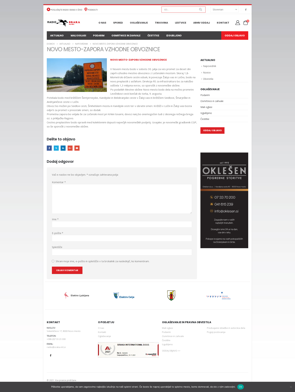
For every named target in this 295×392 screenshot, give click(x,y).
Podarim (98, 35)
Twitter (56, 148)
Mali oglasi (78, 35)
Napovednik (209, 66)
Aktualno (57, 35)
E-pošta (57, 233)
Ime (55, 219)
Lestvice (180, 22)
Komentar (59, 182)
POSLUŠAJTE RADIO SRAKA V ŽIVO (66, 9)
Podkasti (92, 9)
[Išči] (200, 9)
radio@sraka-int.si (56, 347)
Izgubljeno (174, 35)
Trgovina (161, 22)
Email (76, 148)
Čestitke (153, 35)
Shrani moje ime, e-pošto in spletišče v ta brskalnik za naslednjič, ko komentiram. (102, 261)
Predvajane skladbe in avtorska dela (226, 327)
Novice (207, 72)
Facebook (49, 148)
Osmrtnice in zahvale (126, 35)
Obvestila (208, 78)
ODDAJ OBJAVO (235, 35)
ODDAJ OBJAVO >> (171, 350)
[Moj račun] (238, 22)
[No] (290, 387)
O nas (102, 22)
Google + (70, 148)
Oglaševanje (139, 22)
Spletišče (57, 247)
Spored (118, 22)
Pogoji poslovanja (216, 332)
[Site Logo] (63, 22)
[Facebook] (246, 9)
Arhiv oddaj (201, 22)
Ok (240, 386)
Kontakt (223, 22)
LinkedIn (63, 148)
